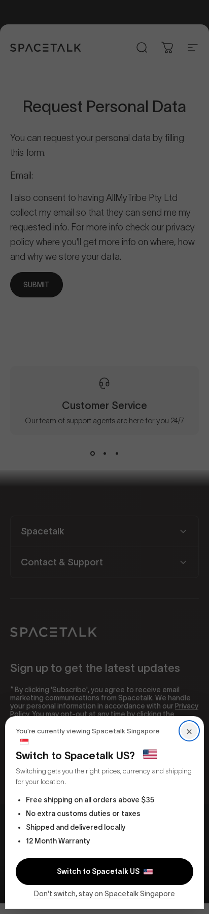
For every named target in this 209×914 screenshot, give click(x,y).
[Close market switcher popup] (104, 457)
